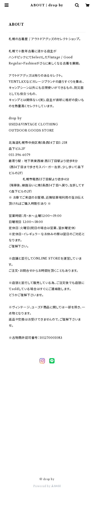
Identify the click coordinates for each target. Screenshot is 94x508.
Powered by (42, 486)
